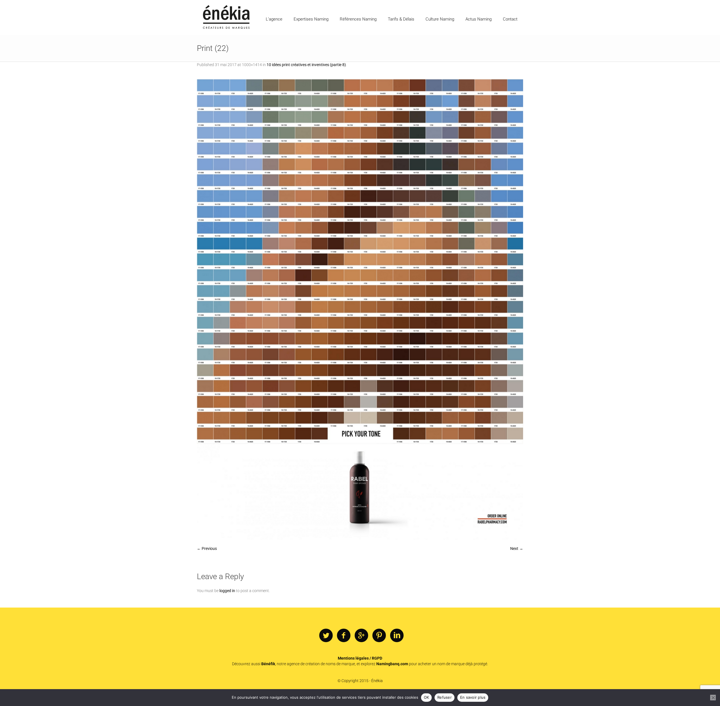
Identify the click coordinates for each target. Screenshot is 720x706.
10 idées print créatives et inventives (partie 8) (306, 64)
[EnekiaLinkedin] (397, 636)
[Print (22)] (360, 309)
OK (426, 697)
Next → (516, 548)
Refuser (444, 697)
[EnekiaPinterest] (379, 636)
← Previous (207, 548)
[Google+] (361, 636)
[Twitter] (326, 636)
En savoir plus (473, 697)
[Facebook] (344, 636)
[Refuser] (713, 697)
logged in (227, 590)
